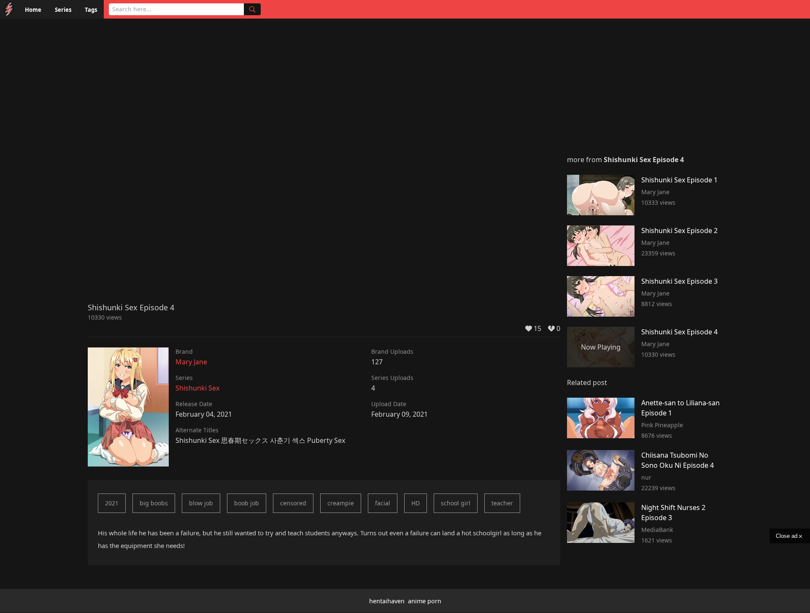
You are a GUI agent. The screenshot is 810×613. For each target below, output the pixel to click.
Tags (91, 10)
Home (33, 10)
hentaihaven (387, 601)
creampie (340, 503)
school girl (455, 503)
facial (382, 503)
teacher (502, 503)
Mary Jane (191, 361)
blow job (201, 503)
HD (415, 503)
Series (63, 10)
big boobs (154, 503)
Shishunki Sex (197, 388)
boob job (246, 503)
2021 (112, 503)
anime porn (424, 601)
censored (293, 503)
